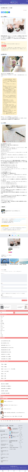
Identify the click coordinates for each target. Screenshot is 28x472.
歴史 (20, 443)
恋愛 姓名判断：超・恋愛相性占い (6, 386)
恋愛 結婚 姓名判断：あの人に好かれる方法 (7, 347)
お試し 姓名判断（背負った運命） (4, 435)
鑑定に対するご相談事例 (4, 383)
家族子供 (2, 326)
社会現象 (2, 320)
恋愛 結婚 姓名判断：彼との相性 (4, 448)
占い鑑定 (21, 447)
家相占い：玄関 (3, 378)
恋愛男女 (21, 440)
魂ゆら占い (3, 45)
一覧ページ (11, 444)
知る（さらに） (3, 330)
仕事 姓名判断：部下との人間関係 (4, 461)
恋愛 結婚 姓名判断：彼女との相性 (4, 451)
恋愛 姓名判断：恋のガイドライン (6, 345)
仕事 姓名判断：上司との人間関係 (6, 356)
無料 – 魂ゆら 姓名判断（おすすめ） (15, 3)
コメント (2, 273)
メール (2, 286)
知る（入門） (7, 255)
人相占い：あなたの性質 (4, 371)
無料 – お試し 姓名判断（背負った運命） (5, 3)
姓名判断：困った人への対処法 (5, 354)
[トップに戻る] (1, 468)
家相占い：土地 (3, 373)
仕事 (1, 333)
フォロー (14, 471)
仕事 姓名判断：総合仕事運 (5, 393)
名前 (2, 283)
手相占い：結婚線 (3, 364)
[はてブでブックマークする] (15, 235)
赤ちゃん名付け (2, 327)
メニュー (19, 471)
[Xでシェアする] (10, 235)
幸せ (20, 430)
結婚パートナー (21, 436)
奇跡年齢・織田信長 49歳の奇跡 (14, 447)
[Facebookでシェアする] (13, 235)
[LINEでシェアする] (18, 235)
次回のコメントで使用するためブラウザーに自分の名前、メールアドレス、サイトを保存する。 (13, 293)
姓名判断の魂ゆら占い (14, 466)
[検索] (14, 312)
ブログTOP (3, 471)
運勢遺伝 (10, 255)
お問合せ (25, 471)
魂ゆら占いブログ (14, 2)
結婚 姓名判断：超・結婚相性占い (6, 388)
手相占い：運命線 (3, 366)
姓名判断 (5, 256)
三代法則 (2, 334)
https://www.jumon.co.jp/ (16, 221)
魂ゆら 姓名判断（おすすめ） (4, 438)
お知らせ (2, 317)
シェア (8, 471)
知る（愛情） (2, 323)
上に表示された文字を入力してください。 (7, 296)
